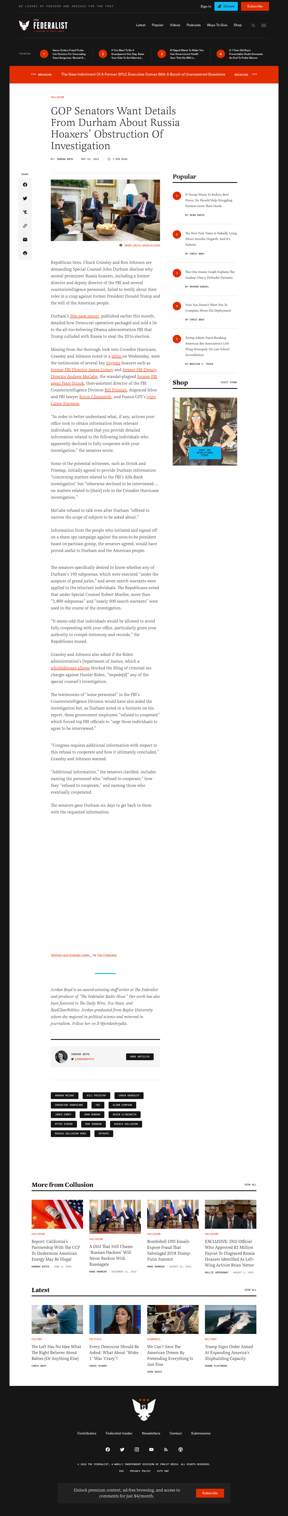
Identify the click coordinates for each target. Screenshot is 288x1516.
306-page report (84, 316)
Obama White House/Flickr (142, 245)
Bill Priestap (116, 390)
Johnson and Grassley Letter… (71, 955)
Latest (40, 1290)
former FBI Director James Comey (82, 369)
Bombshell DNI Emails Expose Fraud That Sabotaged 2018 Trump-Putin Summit (169, 1250)
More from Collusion (62, 1185)
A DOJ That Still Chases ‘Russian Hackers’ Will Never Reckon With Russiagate (111, 1255)
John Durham (92, 1114)
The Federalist (107, 955)
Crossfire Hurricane (69, 1105)
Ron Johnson (93, 1124)
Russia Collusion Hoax (70, 1133)
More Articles (139, 1056)
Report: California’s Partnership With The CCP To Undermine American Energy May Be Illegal (56, 1250)
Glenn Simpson (122, 1105)
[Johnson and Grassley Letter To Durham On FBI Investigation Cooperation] (105, 885)
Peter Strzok (64, 1124)
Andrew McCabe (64, 1095)
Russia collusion (126, 1124)
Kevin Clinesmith (95, 396)
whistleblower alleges (70, 668)
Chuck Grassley (129, 1095)
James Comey (63, 1114)
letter (117, 356)
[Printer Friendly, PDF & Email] (25, 253)
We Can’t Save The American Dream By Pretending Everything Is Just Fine (170, 1355)
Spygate (113, 363)
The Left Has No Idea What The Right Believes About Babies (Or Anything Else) (56, 1352)
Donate (229, 6)
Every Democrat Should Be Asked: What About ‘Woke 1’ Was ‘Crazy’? (114, 1352)
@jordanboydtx (84, 1059)
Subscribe (255, 6)
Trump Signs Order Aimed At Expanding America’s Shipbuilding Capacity (229, 1352)
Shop (180, 383)
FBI (98, 1105)
